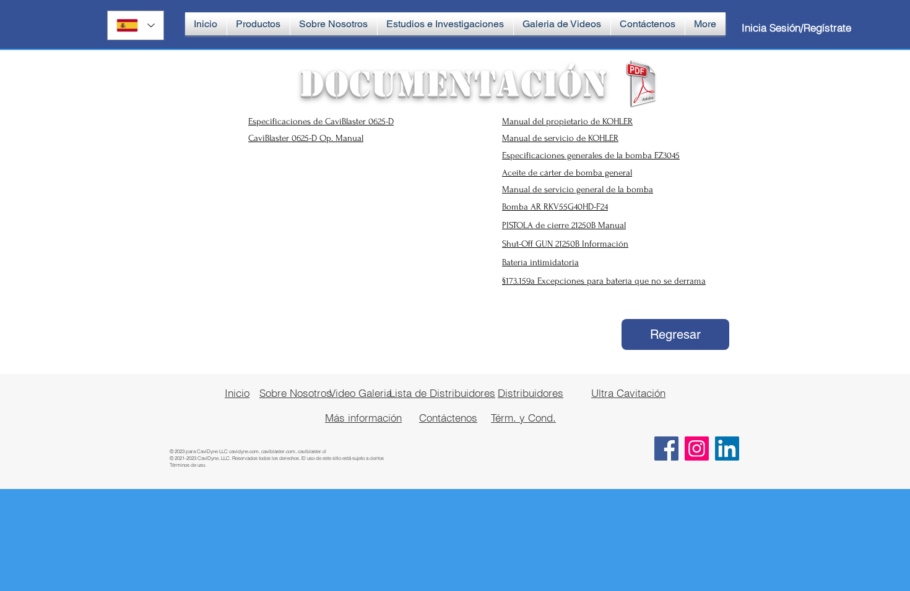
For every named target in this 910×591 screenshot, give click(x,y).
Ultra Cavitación (628, 392)
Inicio (237, 392)
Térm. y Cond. (523, 417)
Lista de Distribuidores (442, 392)
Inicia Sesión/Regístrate (796, 27)
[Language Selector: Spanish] (135, 25)
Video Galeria (360, 392)
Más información (363, 417)
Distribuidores (530, 392)
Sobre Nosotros (295, 392)
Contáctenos (448, 417)
